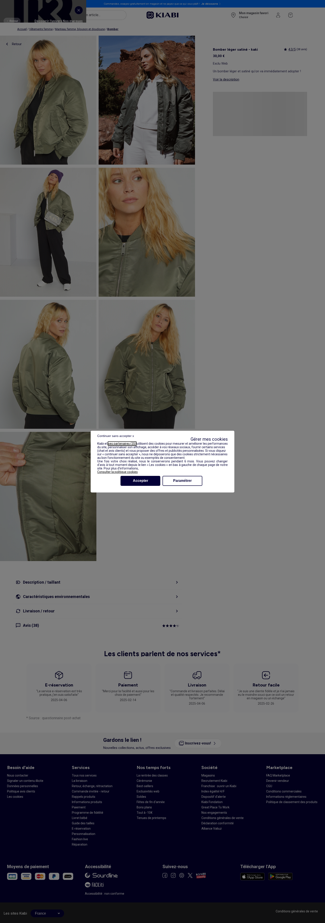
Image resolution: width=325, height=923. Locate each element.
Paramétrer (182, 481)
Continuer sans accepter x (115, 436)
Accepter (140, 481)
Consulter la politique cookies (117, 472)
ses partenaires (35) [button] (122, 443)
